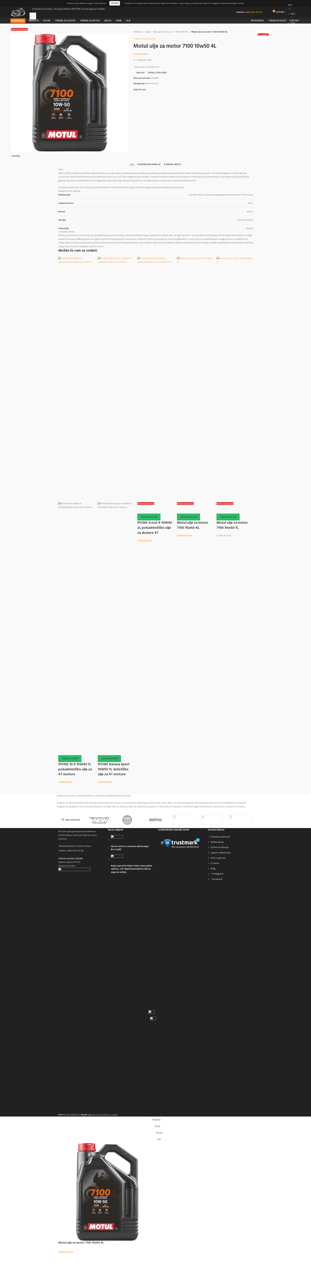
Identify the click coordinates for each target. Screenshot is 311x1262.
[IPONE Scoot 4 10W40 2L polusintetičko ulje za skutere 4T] (155, 379)
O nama (215, 863)
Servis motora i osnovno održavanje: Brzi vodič (130, 848)
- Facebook (216, 879)
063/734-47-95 (75, 850)
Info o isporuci (218, 857)
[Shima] (71, 820)
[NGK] (127, 820)
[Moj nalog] (299, 3)
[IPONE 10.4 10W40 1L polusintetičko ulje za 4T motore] (76, 379)
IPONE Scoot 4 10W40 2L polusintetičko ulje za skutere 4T (154, 528)
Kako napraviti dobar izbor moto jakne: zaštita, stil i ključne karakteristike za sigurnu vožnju (131, 869)
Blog (213, 868)
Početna (137, 31)
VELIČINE (114, 3)
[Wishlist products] (266, 12)
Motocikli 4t (181, 31)
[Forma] (240, 820)
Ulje (148, 31)
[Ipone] (212, 820)
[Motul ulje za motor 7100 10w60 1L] (234, 379)
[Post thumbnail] (117, 839)
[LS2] (184, 820)
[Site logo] (18, 12)
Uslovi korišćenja (219, 847)
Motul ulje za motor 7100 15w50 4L (192, 525)
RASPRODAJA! (18, 21)
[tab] (132, 164)
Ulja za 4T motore (162, 31)
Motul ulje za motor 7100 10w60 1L (232, 525)
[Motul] (155, 820)
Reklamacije (217, 842)
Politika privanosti (220, 836)
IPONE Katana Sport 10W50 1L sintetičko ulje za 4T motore (114, 769)
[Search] (33, 16)
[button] (69, 758)
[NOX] (99, 820)
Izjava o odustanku (221, 852)
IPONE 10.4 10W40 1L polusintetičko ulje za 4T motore (75, 769)
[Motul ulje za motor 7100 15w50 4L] (195, 379)
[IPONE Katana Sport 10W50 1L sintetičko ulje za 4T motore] (116, 379)
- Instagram (217, 873)
